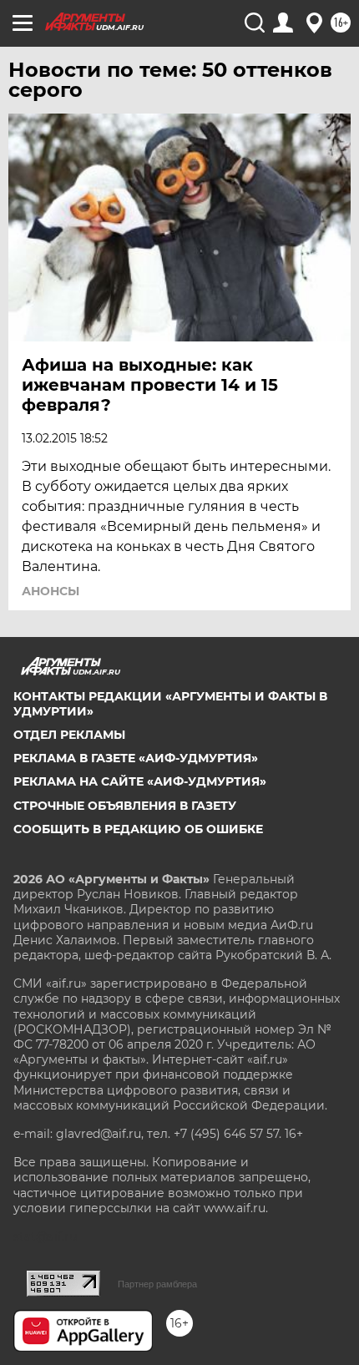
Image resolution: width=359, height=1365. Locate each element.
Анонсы (50, 591)
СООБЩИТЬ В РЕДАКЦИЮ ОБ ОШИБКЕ (138, 829)
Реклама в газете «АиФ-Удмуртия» (135, 758)
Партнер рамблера (157, 1284)
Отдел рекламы (69, 734)
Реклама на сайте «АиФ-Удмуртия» (139, 781)
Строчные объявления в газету (124, 805)
